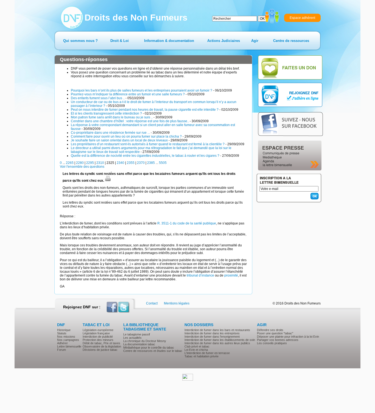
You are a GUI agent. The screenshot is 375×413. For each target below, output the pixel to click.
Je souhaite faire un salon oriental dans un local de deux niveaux (119, 140)
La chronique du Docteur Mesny (144, 341)
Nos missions (66, 336)
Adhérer (62, 343)
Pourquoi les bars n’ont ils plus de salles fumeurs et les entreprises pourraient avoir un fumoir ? (141, 90)
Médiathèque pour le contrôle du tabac (148, 347)
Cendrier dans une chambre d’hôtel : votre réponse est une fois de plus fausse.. (130, 121)
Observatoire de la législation (102, 346)
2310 (100, 163)
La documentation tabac (139, 344)
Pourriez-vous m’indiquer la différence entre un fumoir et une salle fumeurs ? (128, 94)
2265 (70, 163)
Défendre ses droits (270, 330)
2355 (131, 163)
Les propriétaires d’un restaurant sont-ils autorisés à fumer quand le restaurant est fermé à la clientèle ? (148, 144)
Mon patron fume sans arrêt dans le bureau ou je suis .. (112, 117)
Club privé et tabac (196, 346)
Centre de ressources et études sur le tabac (152, 350)
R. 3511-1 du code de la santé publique (186, 223)
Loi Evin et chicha (196, 349)
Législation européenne (98, 330)
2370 (141, 163)
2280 (80, 163)
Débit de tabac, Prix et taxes (101, 343)
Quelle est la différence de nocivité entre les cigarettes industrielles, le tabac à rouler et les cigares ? (145, 156)
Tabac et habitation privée (201, 356)
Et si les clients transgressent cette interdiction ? (106, 113)
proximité (231, 275)
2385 (151, 163)
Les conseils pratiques (272, 343)
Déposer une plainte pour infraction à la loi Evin (288, 336)
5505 (163, 163)
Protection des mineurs (98, 339)
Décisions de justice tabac (100, 349)
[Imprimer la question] (108, 181)
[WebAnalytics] (187, 379)
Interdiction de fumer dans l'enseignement (212, 336)
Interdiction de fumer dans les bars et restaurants (217, 330)
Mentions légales (176, 303)
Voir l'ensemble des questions (82, 167)
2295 (90, 163)
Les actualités (132, 337)
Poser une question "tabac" (275, 333)
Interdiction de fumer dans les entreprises (212, 333)
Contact (152, 303)
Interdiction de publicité (98, 336)
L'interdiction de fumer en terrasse (207, 353)
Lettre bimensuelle (69, 346)
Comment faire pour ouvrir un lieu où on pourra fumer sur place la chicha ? (126, 136)
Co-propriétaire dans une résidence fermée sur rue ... (110, 133)
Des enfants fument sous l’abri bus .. (98, 98)
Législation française (96, 333)
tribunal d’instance (200, 275)
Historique (64, 330)
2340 (120, 163)
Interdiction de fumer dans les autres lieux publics (217, 343)
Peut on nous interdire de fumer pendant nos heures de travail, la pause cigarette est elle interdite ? (145, 110)
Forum (61, 349)
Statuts (61, 333)
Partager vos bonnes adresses (277, 339)
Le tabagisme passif (136, 334)
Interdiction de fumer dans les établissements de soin (219, 339)
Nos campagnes (68, 339)
